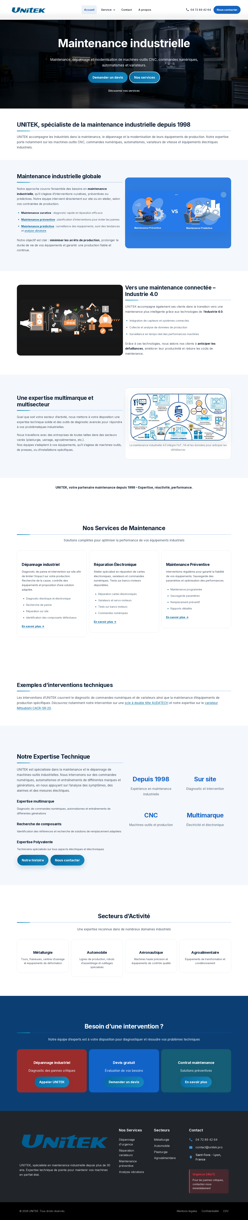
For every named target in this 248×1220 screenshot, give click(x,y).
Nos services (144, 77)
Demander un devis (108, 77)
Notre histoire (33, 860)
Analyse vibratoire (131, 1172)
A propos (144, 9)
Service (106, 9)
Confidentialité (210, 1211)
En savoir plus (196, 1082)
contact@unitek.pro (209, 1147)
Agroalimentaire (165, 1158)
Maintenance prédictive (37, 226)
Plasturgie (161, 1152)
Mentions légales (187, 1211)
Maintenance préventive (38, 219)
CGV (226, 1211)
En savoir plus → (33, 626)
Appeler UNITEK (52, 1082)
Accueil (89, 9)
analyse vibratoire (35, 230)
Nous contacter (227, 9)
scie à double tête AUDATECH (146, 703)
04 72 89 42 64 (206, 1139)
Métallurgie (161, 1139)
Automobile (162, 1146)
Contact (126, 9)
